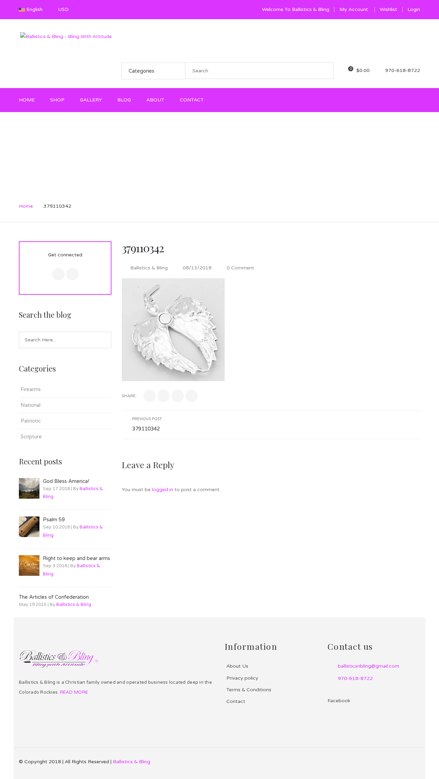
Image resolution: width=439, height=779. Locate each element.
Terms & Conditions (248, 690)
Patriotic (31, 421)
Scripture (31, 437)
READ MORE (73, 692)
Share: (129, 395)
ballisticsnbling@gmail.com (368, 666)
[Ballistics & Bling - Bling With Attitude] (66, 36)
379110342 (143, 247)
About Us (237, 666)
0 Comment (239, 268)
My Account (354, 9)
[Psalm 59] (29, 526)
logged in (162, 489)
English (34, 9)
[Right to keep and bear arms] (29, 565)
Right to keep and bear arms (76, 558)
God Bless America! (66, 481)
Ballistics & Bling (73, 604)
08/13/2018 (198, 268)
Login (413, 9)
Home (26, 206)
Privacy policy (242, 678)
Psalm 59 (54, 519)
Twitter (58, 274)
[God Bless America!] (29, 488)
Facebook (332, 709)
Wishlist (388, 9)
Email (72, 274)
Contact (235, 701)
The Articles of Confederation (54, 597)
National (30, 405)
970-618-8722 (355, 678)
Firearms (31, 389)
